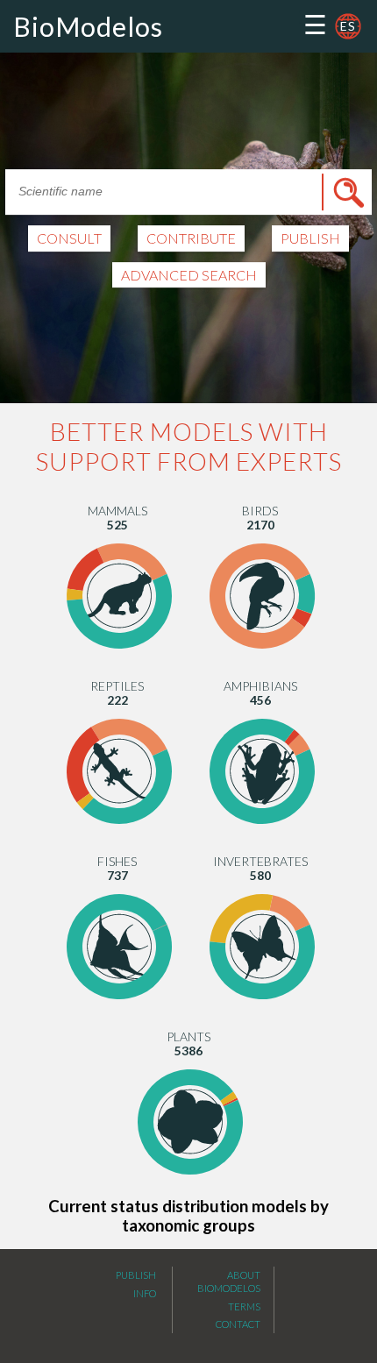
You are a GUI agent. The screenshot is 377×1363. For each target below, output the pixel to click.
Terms (244, 1306)
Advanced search (189, 274)
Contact (238, 1324)
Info (144, 1293)
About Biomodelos (228, 1281)
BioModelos (88, 26)
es (348, 25)
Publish (136, 1275)
